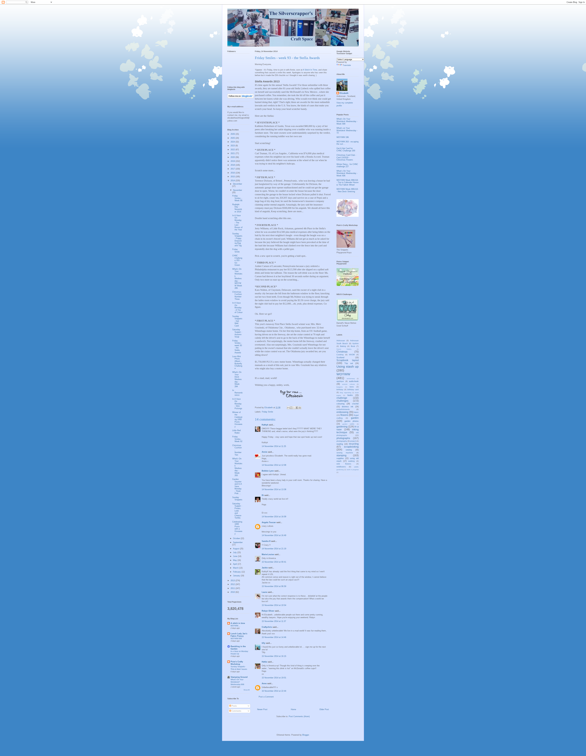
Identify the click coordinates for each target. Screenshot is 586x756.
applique (340, 381)
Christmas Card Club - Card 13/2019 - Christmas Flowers (346, 157)
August (236, 548)
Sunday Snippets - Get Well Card (237, 321)
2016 (233, 173)
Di (263, 495)
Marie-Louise (268, 554)
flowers (344, 415)
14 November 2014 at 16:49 (274, 535)
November (237, 190)
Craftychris (267, 627)
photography (341, 441)
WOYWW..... (235, 626)
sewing (349, 450)
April (235, 564)
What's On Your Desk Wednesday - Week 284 (237, 379)
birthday (339, 390)
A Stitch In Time (310, 70)
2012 (233, 584)
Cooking (340, 355)
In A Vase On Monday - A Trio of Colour (237, 307)
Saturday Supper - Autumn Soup (237, 333)
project (353, 441)
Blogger (305, 735)
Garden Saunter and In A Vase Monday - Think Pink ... (237, 486)
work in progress (353, 469)
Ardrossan (340, 341)
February (237, 572)
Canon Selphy (343, 349)
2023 (233, 145)
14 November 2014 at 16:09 (274, 516)
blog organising (345, 392)
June (235, 556)
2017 (233, 169)
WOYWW (343, 374)
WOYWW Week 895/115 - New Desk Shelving (347, 190)
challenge (341, 398)
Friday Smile (267, 412)
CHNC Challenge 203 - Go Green (237, 260)
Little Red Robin (236, 431)
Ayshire (355, 343)
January (237, 575)
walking (351, 461)
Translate (347, 65)
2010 (233, 592)
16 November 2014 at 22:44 (274, 691)
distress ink (347, 406)
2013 (233, 580)
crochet (355, 404)
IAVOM (352, 355)
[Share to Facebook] (296, 407)
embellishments (343, 409)
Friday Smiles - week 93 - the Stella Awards (237, 347)
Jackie (265, 568)
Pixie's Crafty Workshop (237, 663)
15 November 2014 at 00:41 (274, 562)
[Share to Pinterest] (299, 407)
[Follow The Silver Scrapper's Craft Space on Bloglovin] (240, 97)
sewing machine (344, 453)
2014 (233, 180)
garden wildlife (348, 424)
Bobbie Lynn (268, 471)
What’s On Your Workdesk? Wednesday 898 (237, 682)
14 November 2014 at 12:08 (274, 465)
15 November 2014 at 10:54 (274, 605)
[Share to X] (294, 407)
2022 (233, 149)
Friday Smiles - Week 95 (237, 198)
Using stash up (347, 366)
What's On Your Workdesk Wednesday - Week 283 (237, 466)
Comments (236, 711)
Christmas (341, 351)
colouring (340, 404)
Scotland (340, 357)
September (238, 542)
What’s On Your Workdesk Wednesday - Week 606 (347, 173)
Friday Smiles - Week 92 (237, 439)
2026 (233, 134)
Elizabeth (344, 93)
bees (352, 387)
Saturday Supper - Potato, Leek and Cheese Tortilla (237, 510)
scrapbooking (351, 446)
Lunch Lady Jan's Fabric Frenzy (239, 634)
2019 (233, 161)
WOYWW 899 (236, 638)
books (350, 395)
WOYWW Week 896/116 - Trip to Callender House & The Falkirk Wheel (347, 182)
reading (339, 444)
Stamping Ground (239, 677)
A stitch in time (238, 623)
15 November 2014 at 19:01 (274, 678)
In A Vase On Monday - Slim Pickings (237, 404)
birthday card (353, 390)
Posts (234, 706)
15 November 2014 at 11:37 (274, 621)
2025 (233, 138)
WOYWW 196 (342, 137)
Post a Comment (266, 697)
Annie (264, 452)
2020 (233, 157)
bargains (339, 387)
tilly (263, 643)
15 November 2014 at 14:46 (274, 637)
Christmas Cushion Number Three (237, 295)
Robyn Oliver (268, 611)
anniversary (351, 378)
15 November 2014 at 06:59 (274, 586)
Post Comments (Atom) (299, 716)
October (237, 538)
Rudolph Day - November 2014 (237, 208)
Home (293, 709)
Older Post (324, 709)
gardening (341, 426)
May (235, 560)
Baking (343, 346)
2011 (233, 588)
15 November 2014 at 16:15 (274, 656)
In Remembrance (237, 392)
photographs (343, 438)
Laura (264, 592)
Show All (247, 690)
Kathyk (265, 425)
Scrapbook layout (347, 360)
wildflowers (341, 467)
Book (353, 346)
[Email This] (288, 407)
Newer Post (262, 709)
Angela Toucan (269, 522)
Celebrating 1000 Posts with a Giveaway (237, 528)
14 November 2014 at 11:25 (274, 446)
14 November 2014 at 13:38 (274, 489)
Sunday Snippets (237, 498)
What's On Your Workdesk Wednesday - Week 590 (347, 121)
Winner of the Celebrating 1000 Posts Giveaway (237, 419)
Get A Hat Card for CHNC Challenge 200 (345, 149)
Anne (264, 683)
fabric (356, 412)
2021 (233, 153)
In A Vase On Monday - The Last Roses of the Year (237, 222)
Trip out (348, 363)
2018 (233, 165)
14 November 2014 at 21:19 (274, 548)
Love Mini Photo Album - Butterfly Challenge (237, 362)
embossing (342, 412)
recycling (354, 444)
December (237, 184)
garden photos (351, 421)
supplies (340, 458)
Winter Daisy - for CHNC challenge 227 (347, 165)
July (235, 552)
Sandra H (266, 541)
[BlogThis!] (291, 407)
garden (355, 418)
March (236, 568)
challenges (342, 401)
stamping (341, 455)
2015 (233, 176)
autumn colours (348, 384)
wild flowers (343, 464)
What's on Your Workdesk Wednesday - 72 (347, 130)
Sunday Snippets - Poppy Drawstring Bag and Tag (237, 239)
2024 (233, 142)
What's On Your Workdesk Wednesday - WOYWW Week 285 (237, 278)
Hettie (264, 662)
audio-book (354, 381)
